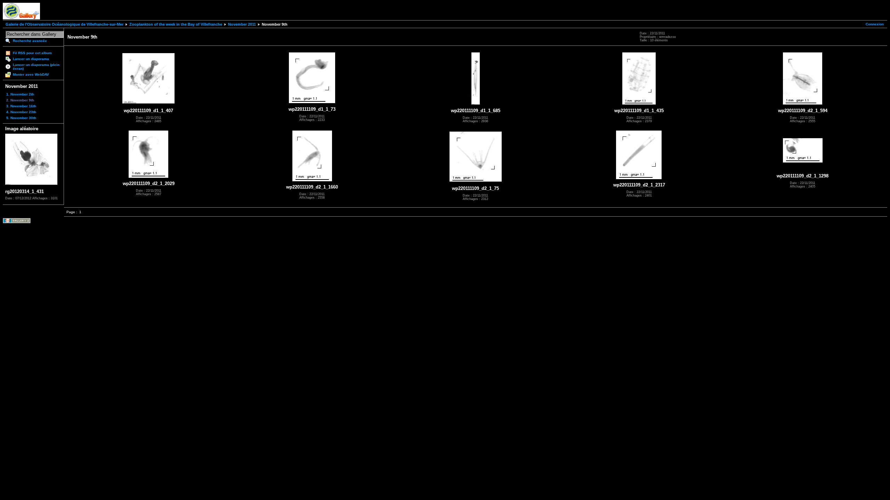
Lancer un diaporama (31, 59)
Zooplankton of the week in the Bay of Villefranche (175, 24)
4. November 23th (21, 112)
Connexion (875, 24)
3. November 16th (21, 106)
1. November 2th (20, 94)
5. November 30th (21, 118)
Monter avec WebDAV (31, 74)
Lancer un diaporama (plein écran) (36, 66)
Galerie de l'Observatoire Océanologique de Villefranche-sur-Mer (64, 24)
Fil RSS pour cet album (32, 53)
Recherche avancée (30, 41)
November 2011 (242, 24)
